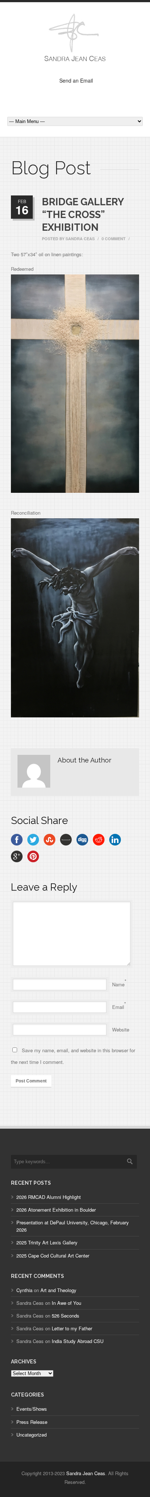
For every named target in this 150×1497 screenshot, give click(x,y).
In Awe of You (66, 1302)
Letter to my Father (72, 1328)
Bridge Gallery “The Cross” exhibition (83, 214)
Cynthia (24, 1290)
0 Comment (114, 238)
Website (120, 1029)
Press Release (31, 1421)
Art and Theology (58, 1290)
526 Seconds (65, 1315)
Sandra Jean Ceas (85, 1473)
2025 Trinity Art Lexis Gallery (47, 1242)
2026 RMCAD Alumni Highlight (48, 1196)
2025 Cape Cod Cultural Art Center (52, 1255)
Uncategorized (31, 1434)
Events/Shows (31, 1408)
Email (118, 1006)
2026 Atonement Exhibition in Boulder (56, 1209)
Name (118, 984)
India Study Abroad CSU (77, 1341)
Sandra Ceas (80, 238)
